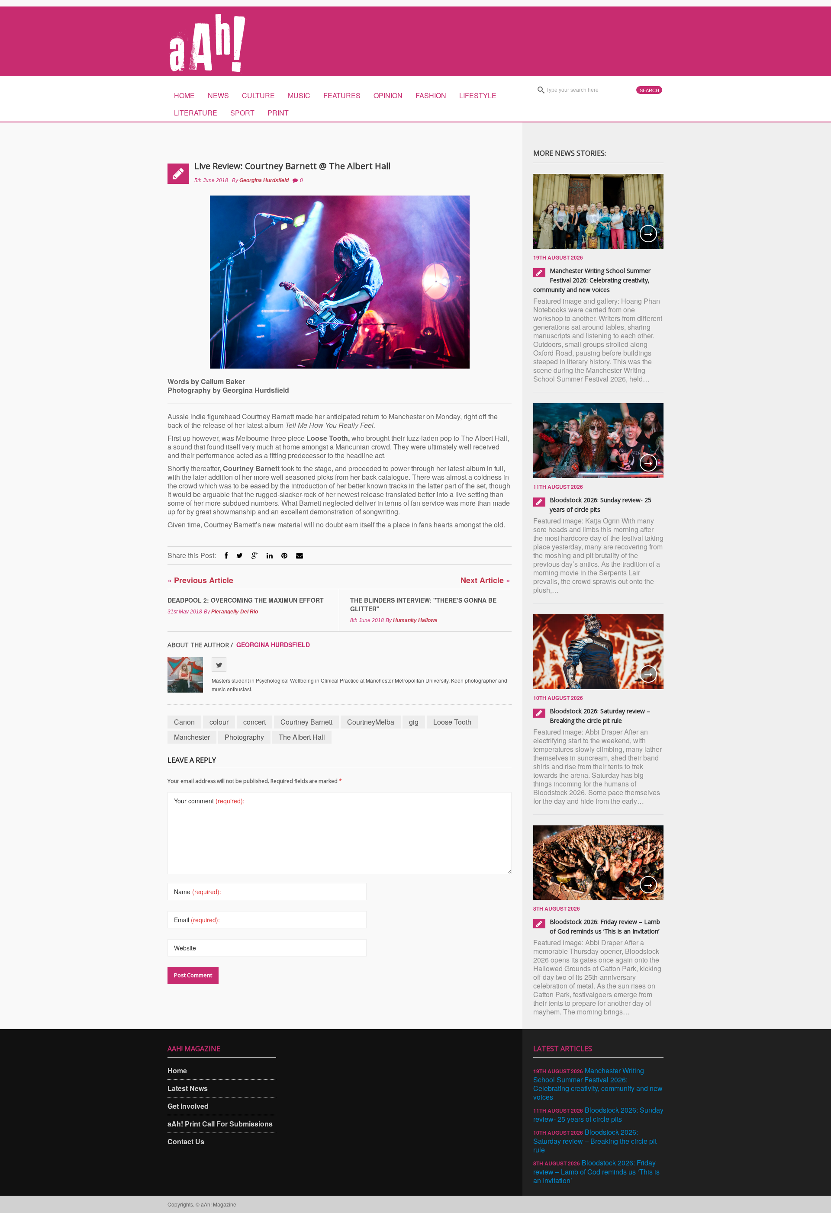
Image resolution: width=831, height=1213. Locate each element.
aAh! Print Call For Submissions (220, 1124)
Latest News (187, 1088)
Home (184, 95)
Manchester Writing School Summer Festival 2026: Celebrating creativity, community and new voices (592, 280)
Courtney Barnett (306, 722)
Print (278, 113)
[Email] (299, 555)
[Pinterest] (284, 555)
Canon (184, 722)
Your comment (209, 800)
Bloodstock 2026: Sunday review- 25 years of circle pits (598, 1114)
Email (197, 919)
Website (185, 947)
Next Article (485, 579)
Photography (244, 737)
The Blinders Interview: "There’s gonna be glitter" (423, 604)
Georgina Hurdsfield (264, 180)
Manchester (192, 737)
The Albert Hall (302, 737)
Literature (195, 113)
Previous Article (200, 579)
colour (219, 722)
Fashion (431, 95)
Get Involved (188, 1106)
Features (342, 95)
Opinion (388, 95)
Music (299, 95)
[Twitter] (239, 555)
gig (414, 722)
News (218, 95)
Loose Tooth (452, 722)
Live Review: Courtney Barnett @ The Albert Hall (292, 166)
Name (197, 891)
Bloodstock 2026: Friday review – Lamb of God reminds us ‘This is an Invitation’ (596, 1171)
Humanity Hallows (415, 620)
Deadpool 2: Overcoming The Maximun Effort (245, 600)
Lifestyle (477, 95)
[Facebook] (226, 555)
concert (254, 722)
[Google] (254, 555)
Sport (242, 113)
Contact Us (185, 1141)
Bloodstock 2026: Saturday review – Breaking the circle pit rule (595, 1141)
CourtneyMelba (370, 722)
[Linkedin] (270, 555)
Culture (258, 95)
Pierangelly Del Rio (234, 612)
